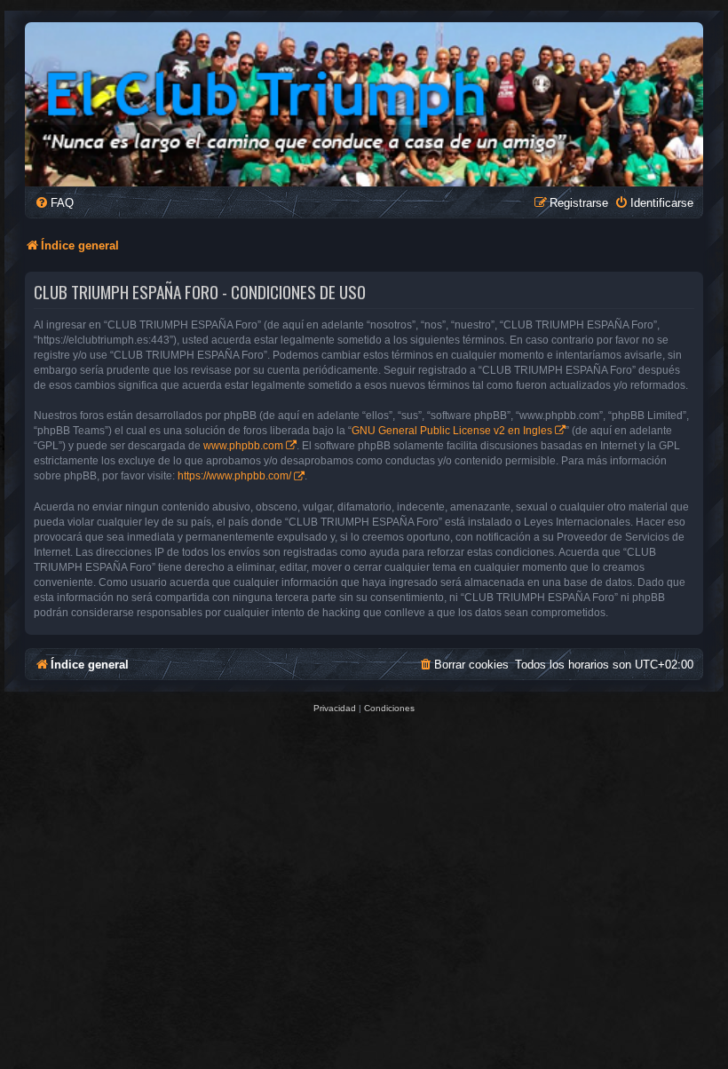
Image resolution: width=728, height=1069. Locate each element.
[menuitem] (54, 203)
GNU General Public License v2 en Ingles (452, 430)
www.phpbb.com (243, 445)
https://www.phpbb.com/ (234, 476)
